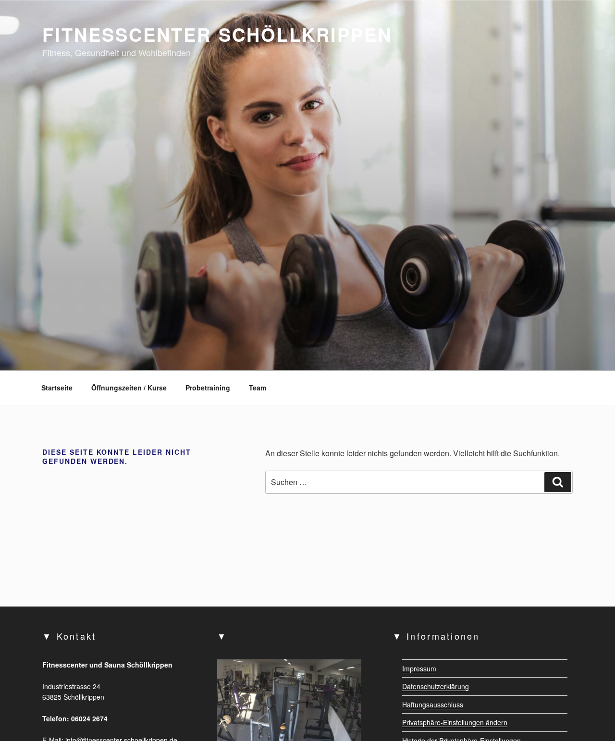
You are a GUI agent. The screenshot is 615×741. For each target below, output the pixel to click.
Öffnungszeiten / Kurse (129, 387)
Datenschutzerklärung (435, 686)
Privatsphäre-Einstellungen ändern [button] (454, 722)
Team (257, 387)
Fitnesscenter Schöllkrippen (217, 34)
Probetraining (207, 387)
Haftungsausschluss (432, 704)
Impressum (419, 668)
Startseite (57, 387)
